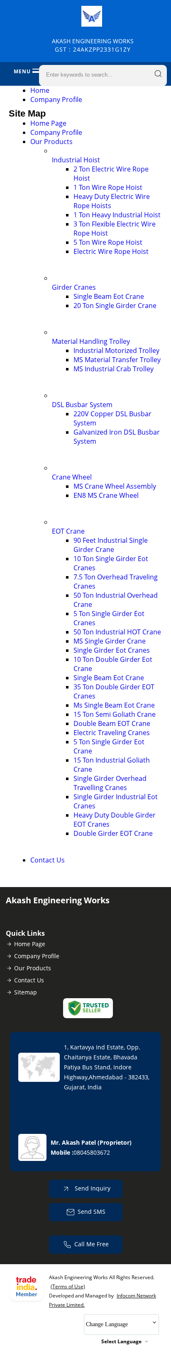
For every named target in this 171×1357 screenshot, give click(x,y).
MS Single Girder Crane (109, 641)
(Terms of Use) (68, 1286)
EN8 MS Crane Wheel (106, 495)
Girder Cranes (74, 287)
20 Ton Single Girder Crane (114, 305)
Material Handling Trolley (91, 341)
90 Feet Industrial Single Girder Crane (110, 545)
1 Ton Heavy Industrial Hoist (117, 214)
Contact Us (47, 860)
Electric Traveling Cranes (111, 732)
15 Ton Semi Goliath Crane (114, 714)
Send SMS (91, 1211)
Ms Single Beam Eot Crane (114, 705)
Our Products (51, 141)
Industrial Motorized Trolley (116, 350)
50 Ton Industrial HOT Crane (117, 631)
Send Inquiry (91, 1188)
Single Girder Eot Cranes (111, 650)
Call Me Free (91, 1244)
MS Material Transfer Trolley (117, 359)
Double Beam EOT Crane (111, 723)
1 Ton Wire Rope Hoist (107, 187)
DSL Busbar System (82, 404)
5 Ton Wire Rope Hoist (107, 242)
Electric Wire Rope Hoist (111, 251)
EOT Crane (68, 531)
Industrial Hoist (76, 159)
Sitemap (25, 992)
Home (39, 90)
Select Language (121, 1341)
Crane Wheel (72, 477)
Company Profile (56, 99)
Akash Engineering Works (93, 45)
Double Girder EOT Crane (113, 833)
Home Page (48, 123)
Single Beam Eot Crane (108, 296)
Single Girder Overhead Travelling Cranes (110, 783)
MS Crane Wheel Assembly (114, 486)
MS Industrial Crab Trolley (113, 368)
